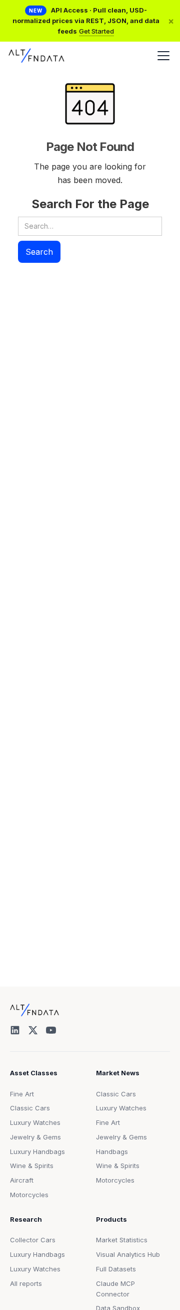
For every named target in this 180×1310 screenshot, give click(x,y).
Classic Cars (30, 1108)
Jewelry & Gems (35, 1137)
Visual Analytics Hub (128, 1254)
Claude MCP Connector (115, 1288)
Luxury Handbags (37, 1152)
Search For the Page (90, 204)
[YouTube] (51, 1030)
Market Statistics (122, 1240)
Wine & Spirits (32, 1166)
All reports (26, 1283)
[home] (36, 56)
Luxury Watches (35, 1122)
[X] (33, 1030)
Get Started (96, 31)
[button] (162, 56)
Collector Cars (33, 1240)
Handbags (112, 1152)
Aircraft (22, 1180)
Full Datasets (116, 1269)
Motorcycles (29, 1195)
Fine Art (22, 1094)
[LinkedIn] (15, 1030)
